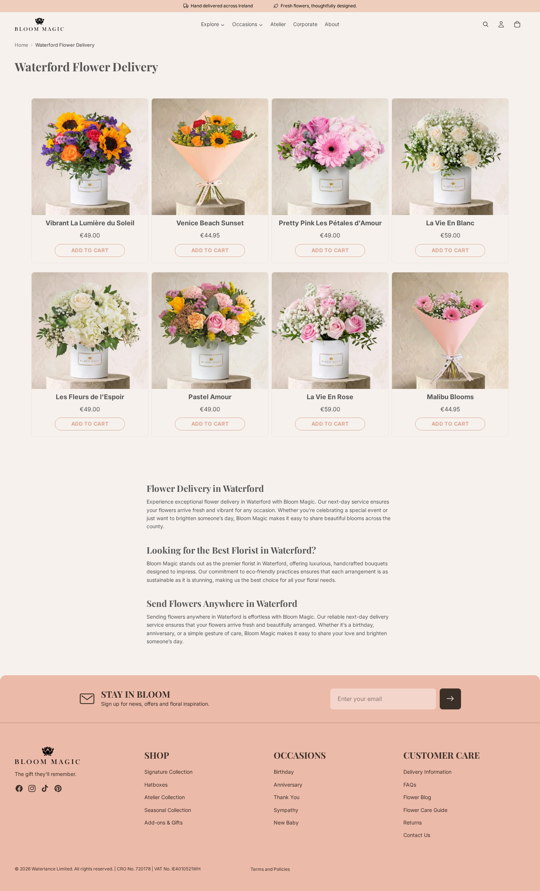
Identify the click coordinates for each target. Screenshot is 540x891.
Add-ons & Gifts (163, 822)
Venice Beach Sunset (210, 223)
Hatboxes (156, 784)
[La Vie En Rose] (330, 330)
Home (21, 45)
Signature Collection (168, 772)
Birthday (284, 772)
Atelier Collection (164, 797)
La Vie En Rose (330, 397)
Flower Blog (417, 797)
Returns (412, 822)
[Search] (486, 24)
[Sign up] (450, 699)
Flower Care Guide (425, 810)
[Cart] (517, 24)
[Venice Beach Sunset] (210, 157)
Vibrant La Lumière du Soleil (90, 223)
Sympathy (286, 810)
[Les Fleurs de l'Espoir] (90, 330)
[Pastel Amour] (210, 330)
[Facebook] (19, 788)
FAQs (409, 784)
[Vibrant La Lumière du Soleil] (90, 157)
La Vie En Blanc (450, 223)
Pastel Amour (209, 397)
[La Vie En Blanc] (450, 157)
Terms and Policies (270, 869)
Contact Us (416, 835)
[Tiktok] (44, 788)
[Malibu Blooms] (450, 330)
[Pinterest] (58, 788)
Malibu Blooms (450, 397)
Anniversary (288, 784)
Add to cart (90, 250)
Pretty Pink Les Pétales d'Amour (330, 223)
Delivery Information (427, 772)
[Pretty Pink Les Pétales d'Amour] (330, 157)
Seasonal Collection (167, 810)
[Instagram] (32, 788)
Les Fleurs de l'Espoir (90, 397)
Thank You (286, 797)
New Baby (286, 822)
